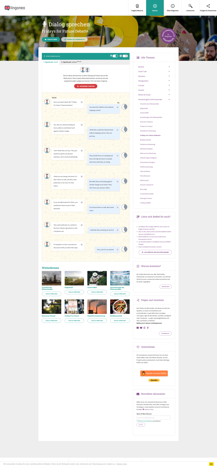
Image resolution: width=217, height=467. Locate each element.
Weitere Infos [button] (121, 464)
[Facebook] (148, 328)
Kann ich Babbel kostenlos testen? (150, 247)
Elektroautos (144, 180)
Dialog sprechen (51, 294)
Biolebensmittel (116, 316)
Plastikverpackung (146, 167)
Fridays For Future (72, 316)
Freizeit (141, 85)
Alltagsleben (143, 81)
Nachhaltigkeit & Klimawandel (150, 99)
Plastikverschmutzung (147, 144)
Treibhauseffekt (145, 203)
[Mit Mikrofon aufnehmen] (111, 56)
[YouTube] (141, 328)
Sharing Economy (146, 198)
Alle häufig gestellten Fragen (156, 252)
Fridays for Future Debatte (150, 135)
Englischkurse (137, 10)
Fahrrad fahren (145, 171)
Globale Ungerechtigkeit (148, 158)
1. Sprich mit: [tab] (51, 62)
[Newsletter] (138, 328)
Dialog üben (52, 39)
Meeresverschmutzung (148, 153)
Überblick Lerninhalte (76, 39)
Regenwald (69, 287)
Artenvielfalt (92, 287)
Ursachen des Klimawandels (47, 288)
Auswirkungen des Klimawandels (117, 288)
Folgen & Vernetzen (208, 10)
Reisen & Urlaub (144, 95)
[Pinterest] (144, 328)
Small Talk (142, 71)
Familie (141, 90)
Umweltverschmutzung (96, 316)
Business (141, 76)
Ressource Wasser (48, 316)
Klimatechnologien (146, 149)
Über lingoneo (173, 10)
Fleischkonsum (145, 176)
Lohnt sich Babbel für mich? (156, 216)
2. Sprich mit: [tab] (71, 62)
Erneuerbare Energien (147, 162)
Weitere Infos (166, 286)
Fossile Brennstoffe (146, 194)
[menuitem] (137, 8)
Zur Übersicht (165, 333)
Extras (155, 10)
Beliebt (141, 67)
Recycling (143, 189)
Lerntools (190, 10)
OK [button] (211, 464)
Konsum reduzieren (146, 185)
